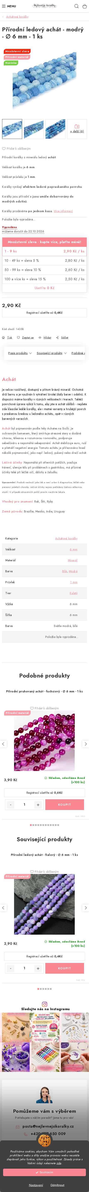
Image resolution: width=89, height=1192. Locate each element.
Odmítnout (57, 1185)
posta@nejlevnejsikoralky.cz (48, 1126)
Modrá (73, 571)
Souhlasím (46, 1172)
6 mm (73, 549)
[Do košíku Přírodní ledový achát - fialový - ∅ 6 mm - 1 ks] (64, 968)
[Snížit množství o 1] (10, 805)
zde (59, 1163)
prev (3, 744)
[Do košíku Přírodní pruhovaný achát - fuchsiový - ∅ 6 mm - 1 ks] (64, 804)
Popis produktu (18, 353)
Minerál (73, 560)
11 (58, 825)
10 (56, 825)
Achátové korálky (66, 538)
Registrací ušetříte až (44, 313)
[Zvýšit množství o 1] (38, 805)
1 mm (73, 582)
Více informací (63, 211)
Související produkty (50, 353)
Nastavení (36, 1185)
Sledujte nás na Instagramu (45, 1009)
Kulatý (73, 593)
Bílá (64, 571)
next (85, 744)
